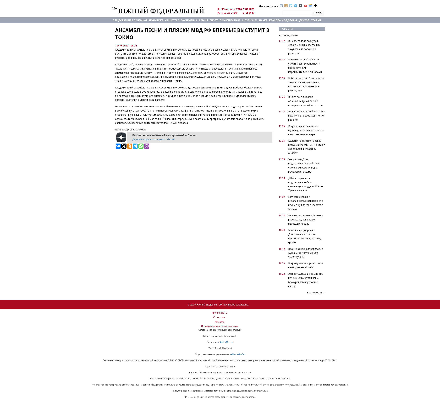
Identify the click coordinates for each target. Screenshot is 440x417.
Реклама (219, 321)
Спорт (214, 20)
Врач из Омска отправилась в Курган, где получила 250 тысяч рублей (305, 253)
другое (304, 20)
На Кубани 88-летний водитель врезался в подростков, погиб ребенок (306, 115)
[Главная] (162, 10)
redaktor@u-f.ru (225, 342)
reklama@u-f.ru (237, 354)
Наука (263, 20)
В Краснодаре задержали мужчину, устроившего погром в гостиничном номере (306, 130)
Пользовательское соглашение (219, 326)
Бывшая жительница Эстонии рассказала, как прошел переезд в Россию (305, 219)
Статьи (316, 20)
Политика (156, 20)
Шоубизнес (249, 20)
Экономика (189, 20)
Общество (172, 20)
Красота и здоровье (283, 20)
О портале (219, 317)
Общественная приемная (130, 20)
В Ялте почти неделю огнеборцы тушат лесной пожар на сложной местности (305, 101)
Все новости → (316, 292)
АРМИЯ (203, 20)
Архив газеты (219, 312)
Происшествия (230, 20)
